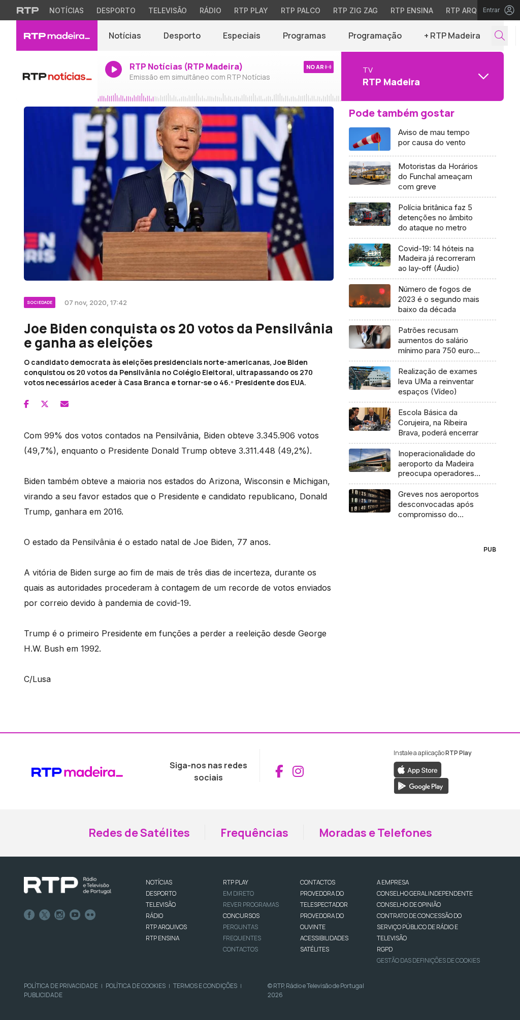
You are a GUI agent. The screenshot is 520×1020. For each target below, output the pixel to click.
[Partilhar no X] (45, 404)
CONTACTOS (317, 882)
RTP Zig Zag (355, 10)
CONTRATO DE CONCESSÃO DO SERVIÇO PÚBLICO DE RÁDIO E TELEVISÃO (419, 926)
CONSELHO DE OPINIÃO (409, 904)
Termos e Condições (205, 985)
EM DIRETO (238, 893)
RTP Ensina (412, 10)
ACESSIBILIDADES (324, 938)
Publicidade (43, 995)
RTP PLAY (235, 882)
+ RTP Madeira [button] (452, 35)
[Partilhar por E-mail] (64, 404)
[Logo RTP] (67, 885)
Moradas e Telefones (375, 832)
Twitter (44, 915)
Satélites (314, 949)
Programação (375, 35)
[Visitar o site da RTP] (28, 10)
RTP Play (251, 10)
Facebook (29, 915)
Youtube (75, 915)
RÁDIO (154, 915)
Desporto (116, 10)
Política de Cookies (136, 985)
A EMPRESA (393, 882)
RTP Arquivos (472, 10)
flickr (90, 915)
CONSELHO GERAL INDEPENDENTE (425, 893)
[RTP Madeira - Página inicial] (57, 35)
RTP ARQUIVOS (166, 927)
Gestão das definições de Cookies (428, 960)
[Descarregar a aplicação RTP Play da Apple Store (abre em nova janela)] (418, 768)
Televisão (167, 10)
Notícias (66, 10)
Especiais (242, 35)
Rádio (210, 10)
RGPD (385, 949)
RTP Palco (300, 10)
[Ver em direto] (57, 76)
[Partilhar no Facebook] (26, 404)
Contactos (240, 949)
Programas (304, 35)
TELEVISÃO (161, 904)
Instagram (60, 915)
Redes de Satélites (139, 832)
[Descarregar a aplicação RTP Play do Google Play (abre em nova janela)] (421, 785)
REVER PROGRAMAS (251, 904)
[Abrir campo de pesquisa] (500, 36)
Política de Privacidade (61, 985)
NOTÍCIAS (159, 882)
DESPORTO (161, 893)
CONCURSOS (241, 915)
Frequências (254, 832)
